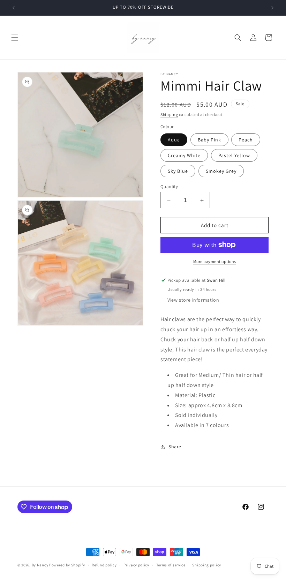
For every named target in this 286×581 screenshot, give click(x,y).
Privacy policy (136, 565)
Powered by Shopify (67, 565)
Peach (246, 140)
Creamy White (184, 155)
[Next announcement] (272, 7)
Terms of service (171, 565)
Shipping (169, 114)
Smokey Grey (221, 171)
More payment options (214, 261)
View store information (193, 300)
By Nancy (40, 565)
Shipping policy (206, 565)
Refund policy (104, 565)
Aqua (174, 140)
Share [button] (174, 446)
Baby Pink (209, 140)
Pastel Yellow (234, 155)
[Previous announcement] (13, 7)
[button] (14, 37)
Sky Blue (178, 171)
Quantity (169, 186)
